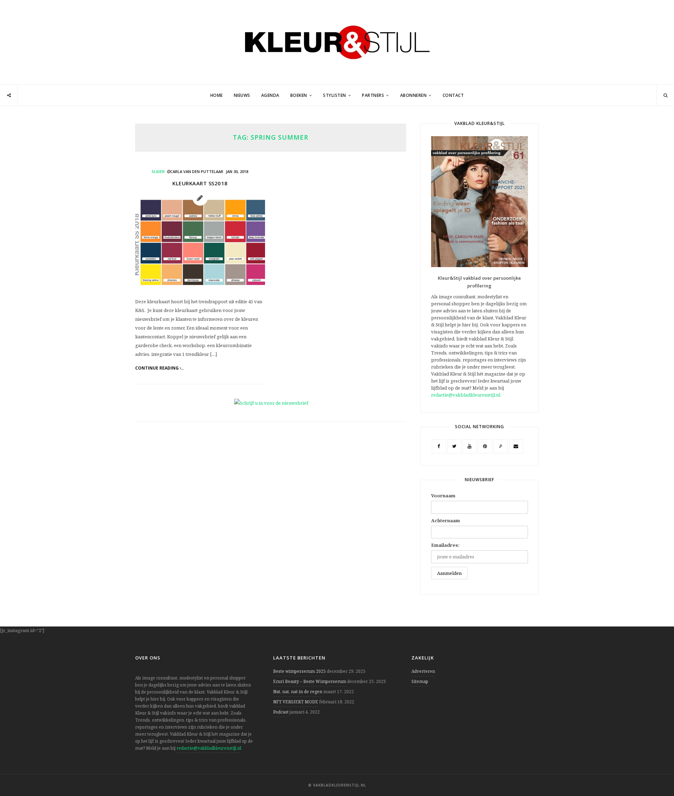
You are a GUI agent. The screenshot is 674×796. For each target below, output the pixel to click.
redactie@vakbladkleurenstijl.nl (465, 395)
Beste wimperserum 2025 (299, 671)
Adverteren (423, 671)
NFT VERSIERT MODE (295, 702)
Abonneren (413, 95)
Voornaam (443, 495)
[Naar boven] (656, 774)
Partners (373, 95)
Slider (158, 171)
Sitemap (419, 681)
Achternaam (445, 520)
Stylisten (334, 95)
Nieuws (242, 95)
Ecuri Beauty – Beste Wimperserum (309, 681)
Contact (453, 95)
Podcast (281, 712)
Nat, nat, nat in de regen (297, 692)
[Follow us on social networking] (9, 95)
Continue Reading (157, 368)
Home (216, 95)
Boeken (298, 95)
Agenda (270, 95)
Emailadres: (445, 545)
